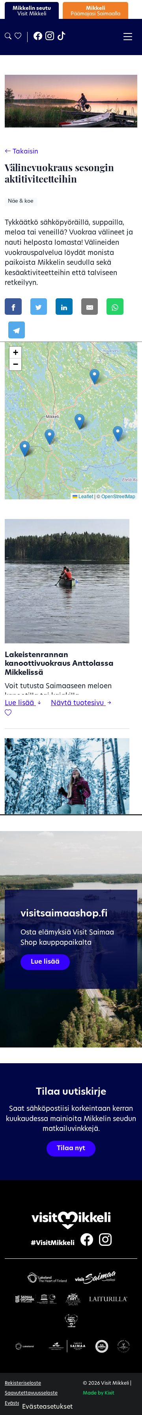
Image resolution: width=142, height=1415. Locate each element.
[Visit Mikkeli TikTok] (61, 37)
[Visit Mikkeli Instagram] (49, 37)
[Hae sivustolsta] (8, 36)
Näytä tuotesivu (78, 703)
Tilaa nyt (71, 1148)
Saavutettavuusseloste (31, 1393)
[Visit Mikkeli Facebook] (38, 37)
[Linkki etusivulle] (71, 1220)
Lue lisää (20, 703)
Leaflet (85, 496)
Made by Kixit (98, 1393)
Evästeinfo (17, 1403)
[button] (94, 377)
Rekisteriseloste (23, 1383)
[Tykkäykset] (17, 36)
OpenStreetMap (118, 496)
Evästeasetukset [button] (47, 1407)
